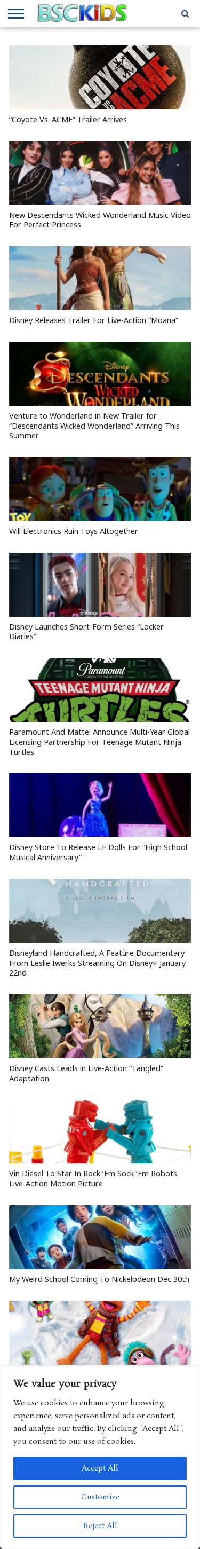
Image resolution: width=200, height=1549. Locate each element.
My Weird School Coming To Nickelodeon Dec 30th (99, 1279)
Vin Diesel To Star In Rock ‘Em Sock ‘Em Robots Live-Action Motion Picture (93, 1179)
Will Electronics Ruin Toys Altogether (73, 531)
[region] (100, 1457)
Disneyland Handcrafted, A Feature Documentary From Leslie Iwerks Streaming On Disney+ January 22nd (97, 963)
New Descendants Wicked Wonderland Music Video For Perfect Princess (100, 220)
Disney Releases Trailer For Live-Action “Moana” (93, 320)
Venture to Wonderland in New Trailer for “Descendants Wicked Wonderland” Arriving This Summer (94, 426)
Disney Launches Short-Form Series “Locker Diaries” (86, 632)
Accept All (100, 1468)
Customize (100, 1497)
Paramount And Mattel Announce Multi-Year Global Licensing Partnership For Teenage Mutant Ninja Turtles (99, 742)
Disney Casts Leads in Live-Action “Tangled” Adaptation (86, 1073)
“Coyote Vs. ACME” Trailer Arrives (68, 119)
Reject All (100, 1526)
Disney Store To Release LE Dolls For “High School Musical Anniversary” (98, 852)
